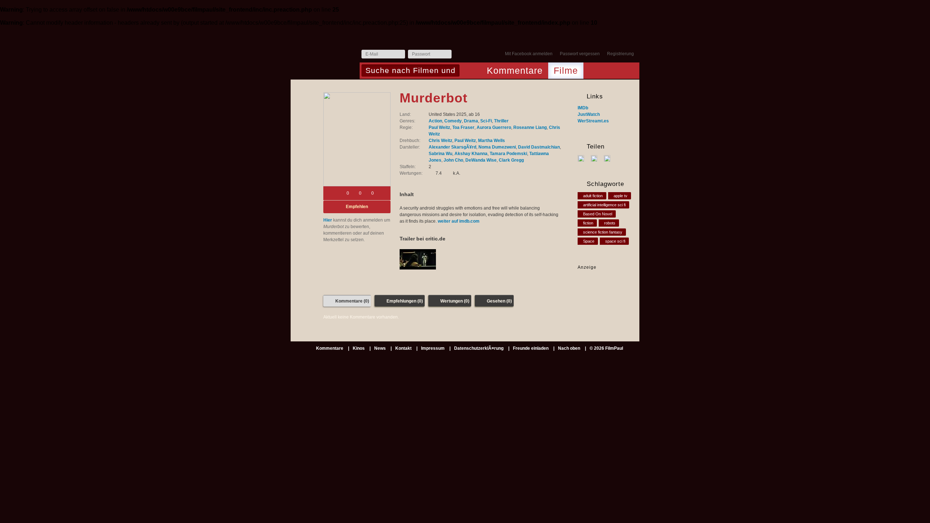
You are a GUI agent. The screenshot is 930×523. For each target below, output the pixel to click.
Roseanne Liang (530, 127)
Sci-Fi (486, 120)
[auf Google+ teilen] (610, 158)
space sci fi (615, 241)
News (380, 348)
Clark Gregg (511, 160)
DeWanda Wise (481, 160)
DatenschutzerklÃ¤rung (479, 348)
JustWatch (589, 114)
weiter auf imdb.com (459, 221)
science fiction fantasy (602, 232)
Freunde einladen (531, 348)
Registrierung (620, 53)
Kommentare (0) (352, 301)
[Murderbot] (357, 139)
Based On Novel (597, 214)
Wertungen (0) (454, 301)
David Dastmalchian (539, 147)
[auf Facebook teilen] (584, 158)
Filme (566, 70)
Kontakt (403, 348)
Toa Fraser (463, 127)
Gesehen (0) (499, 301)
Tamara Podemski (508, 153)
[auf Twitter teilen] (597, 158)
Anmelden (458, 54)
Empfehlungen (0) (405, 301)
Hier (327, 220)
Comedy (453, 120)
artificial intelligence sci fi (604, 205)
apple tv (620, 196)
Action (435, 120)
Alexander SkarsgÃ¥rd (452, 147)
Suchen (467, 71)
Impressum (433, 348)
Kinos (359, 348)
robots (609, 223)
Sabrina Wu (440, 153)
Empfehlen (357, 206)
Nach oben (569, 348)
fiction (588, 223)
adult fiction (593, 196)
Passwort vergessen (580, 53)
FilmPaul (325, 56)
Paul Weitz (439, 127)
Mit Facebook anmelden (529, 53)
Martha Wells (491, 140)
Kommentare (515, 70)
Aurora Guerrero (494, 127)
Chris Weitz (440, 140)
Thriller (501, 120)
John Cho (453, 160)
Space (588, 241)
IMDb (583, 107)
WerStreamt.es (593, 120)
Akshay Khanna (471, 153)
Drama (471, 120)
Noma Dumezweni (497, 147)
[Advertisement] (600, 293)
